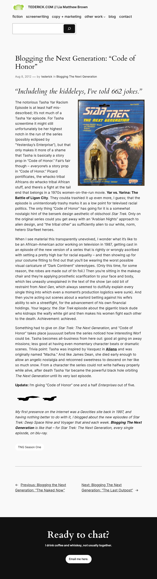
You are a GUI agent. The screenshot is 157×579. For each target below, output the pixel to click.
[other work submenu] (104, 17)
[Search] (69, 28)
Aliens (111, 349)
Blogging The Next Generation (76, 76)
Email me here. (78, 559)
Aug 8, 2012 (23, 76)
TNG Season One (29, 447)
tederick (46, 76)
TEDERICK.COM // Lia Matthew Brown (58, 7)
